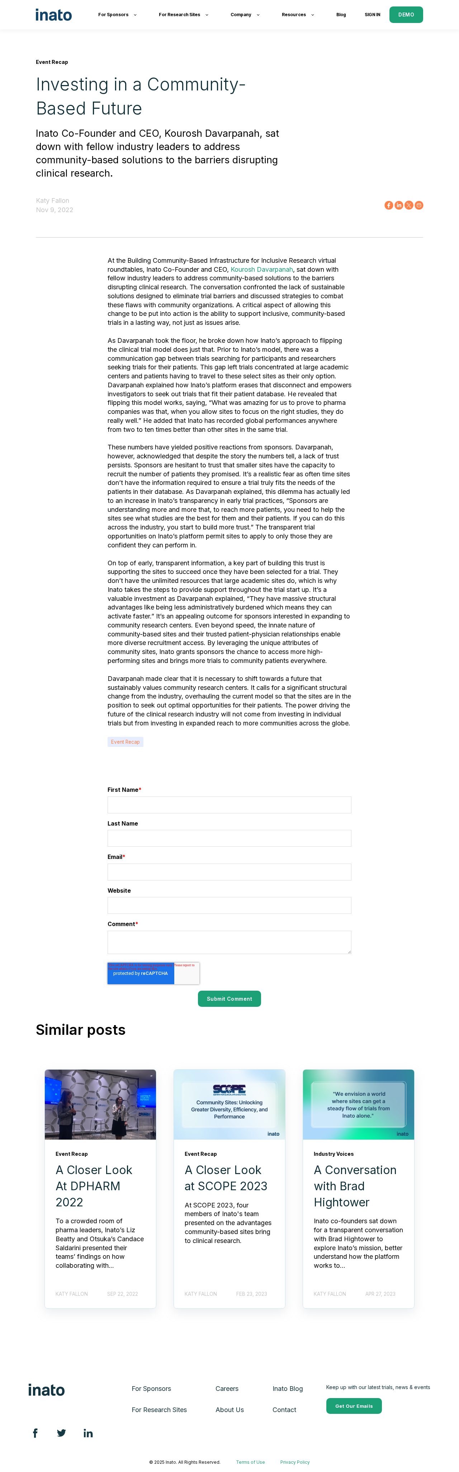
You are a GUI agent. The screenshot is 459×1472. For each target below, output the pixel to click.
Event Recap (125, 742)
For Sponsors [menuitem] (151, 1388)
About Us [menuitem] (230, 1409)
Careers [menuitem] (227, 1388)
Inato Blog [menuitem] (288, 1388)
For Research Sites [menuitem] (159, 1409)
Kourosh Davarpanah (262, 269)
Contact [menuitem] (284, 1409)
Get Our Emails (354, 1406)
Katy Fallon (52, 200)
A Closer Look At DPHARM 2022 (94, 1186)
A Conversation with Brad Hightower (355, 1186)
